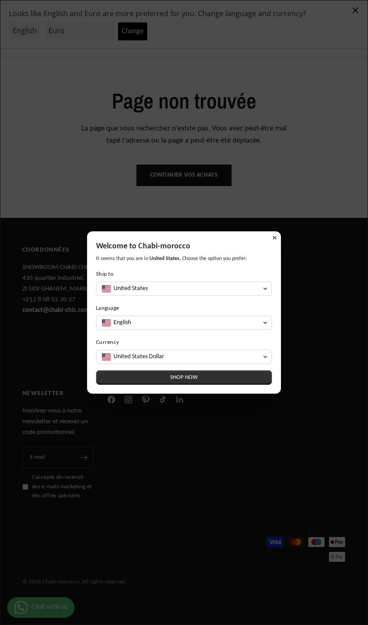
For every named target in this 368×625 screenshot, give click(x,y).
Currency (107, 342)
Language (107, 308)
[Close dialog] (274, 237)
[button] (184, 289)
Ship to (105, 274)
